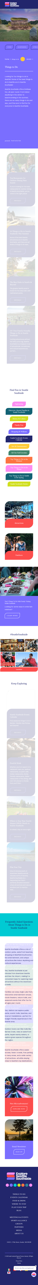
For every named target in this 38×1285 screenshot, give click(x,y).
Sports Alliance (19, 1221)
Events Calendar (19, 1197)
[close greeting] (36, 1266)
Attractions (19, 523)
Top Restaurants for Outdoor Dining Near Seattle (18, 180)
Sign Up (19, 1152)
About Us (19, 1233)
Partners (19, 1227)
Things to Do (19, 1194)
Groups (19, 1224)
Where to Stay (19, 1204)
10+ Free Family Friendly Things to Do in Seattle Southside (20, 333)
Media (19, 1230)
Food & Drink (15, 763)
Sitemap (19, 1263)
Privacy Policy (19, 1261)
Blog (19, 1210)
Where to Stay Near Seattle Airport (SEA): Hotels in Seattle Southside (20, 823)
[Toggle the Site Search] (27, 4)
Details (17, 200)
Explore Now (19, 1109)
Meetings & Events (19, 1217)
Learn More (12, 615)
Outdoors (19, 555)
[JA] (9, 1273)
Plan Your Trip (15, 867)
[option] (9, 1270)
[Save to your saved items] (22, 59)
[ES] (9, 1270)
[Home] (12, 4)
